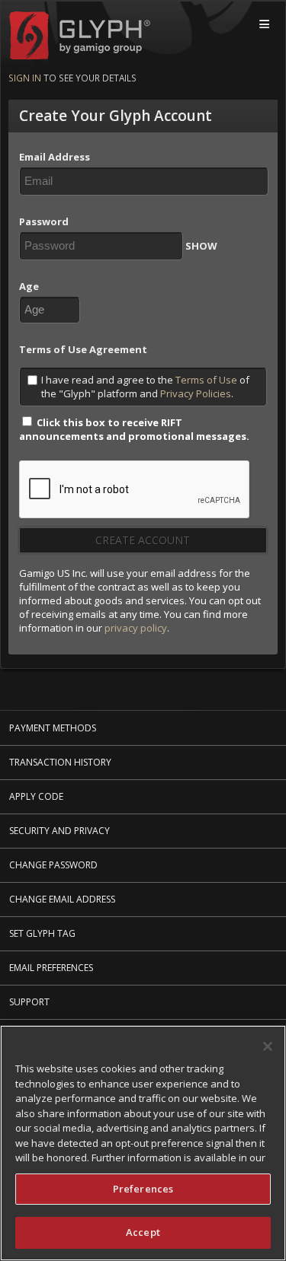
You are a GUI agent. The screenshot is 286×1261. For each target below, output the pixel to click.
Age (29, 286)
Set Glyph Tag (42, 933)
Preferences (143, 1189)
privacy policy (135, 628)
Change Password (53, 864)
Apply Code (36, 796)
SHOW (201, 246)
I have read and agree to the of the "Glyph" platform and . (145, 386)
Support (29, 1001)
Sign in (24, 78)
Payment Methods (52, 727)
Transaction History (60, 762)
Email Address (54, 157)
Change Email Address (62, 899)
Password (44, 221)
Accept (143, 1232)
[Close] (267, 1046)
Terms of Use (206, 380)
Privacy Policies (195, 393)
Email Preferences (51, 967)
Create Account (142, 540)
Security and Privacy (59, 830)
